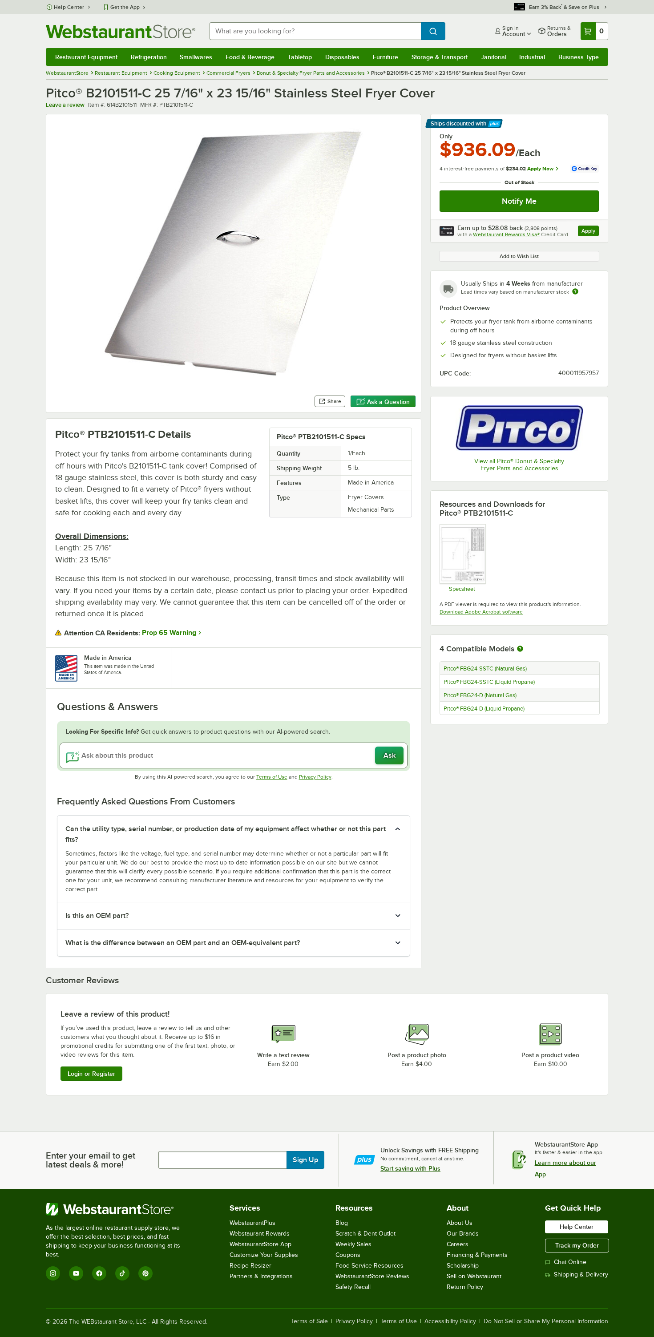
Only (446, 136)
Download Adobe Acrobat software (481, 612)
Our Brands (463, 1233)
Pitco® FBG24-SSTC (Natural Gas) (485, 669)
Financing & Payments (477, 1255)
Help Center (69, 7)
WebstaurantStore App (260, 1244)
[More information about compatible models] (520, 649)
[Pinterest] (145, 1273)
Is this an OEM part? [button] (97, 916)
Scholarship (463, 1265)
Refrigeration (149, 57)
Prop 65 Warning (169, 633)
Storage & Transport (440, 57)
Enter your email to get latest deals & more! (90, 1160)
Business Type (578, 57)
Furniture (385, 57)
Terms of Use (271, 777)
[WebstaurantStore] (119, 1209)
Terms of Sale (309, 1321)
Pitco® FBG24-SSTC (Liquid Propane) (489, 682)
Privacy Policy (315, 777)
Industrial (532, 57)
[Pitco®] (519, 428)
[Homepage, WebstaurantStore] (120, 31)
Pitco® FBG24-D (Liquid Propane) (484, 709)
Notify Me (519, 201)
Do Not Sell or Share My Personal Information (546, 1321)
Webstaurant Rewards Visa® (506, 234)
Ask (390, 755)
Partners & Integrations (261, 1276)
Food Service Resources (369, 1265)
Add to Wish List (519, 256)
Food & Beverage (250, 57)
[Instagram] (53, 1273)
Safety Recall (353, 1287)
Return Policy (465, 1287)
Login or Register (91, 1073)
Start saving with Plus (410, 1168)
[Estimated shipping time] (575, 291)
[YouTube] (76, 1273)
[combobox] (315, 31)
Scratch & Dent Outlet (365, 1233)
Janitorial (493, 57)
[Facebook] (99, 1273)
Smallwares (196, 57)
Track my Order (577, 1245)
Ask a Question (388, 401)
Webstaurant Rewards (260, 1233)
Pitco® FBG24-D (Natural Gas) (480, 695)
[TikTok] (122, 1273)
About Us (459, 1223)
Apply (590, 232)
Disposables (342, 57)
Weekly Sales (353, 1244)
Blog (341, 1223)
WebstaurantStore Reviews (372, 1276)
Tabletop (300, 57)
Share (334, 401)
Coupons (347, 1255)
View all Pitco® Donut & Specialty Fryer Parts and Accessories (519, 465)
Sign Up (305, 1160)
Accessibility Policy (450, 1321)
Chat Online (570, 1262)
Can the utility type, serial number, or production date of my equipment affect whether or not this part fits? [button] (225, 834)
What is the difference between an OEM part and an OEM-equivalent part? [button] (182, 943)
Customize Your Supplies (264, 1255)
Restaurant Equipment (86, 57)
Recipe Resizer (250, 1265)
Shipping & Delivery (581, 1274)
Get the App (125, 7)
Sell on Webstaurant (474, 1276)
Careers (457, 1244)
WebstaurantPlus (252, 1223)
